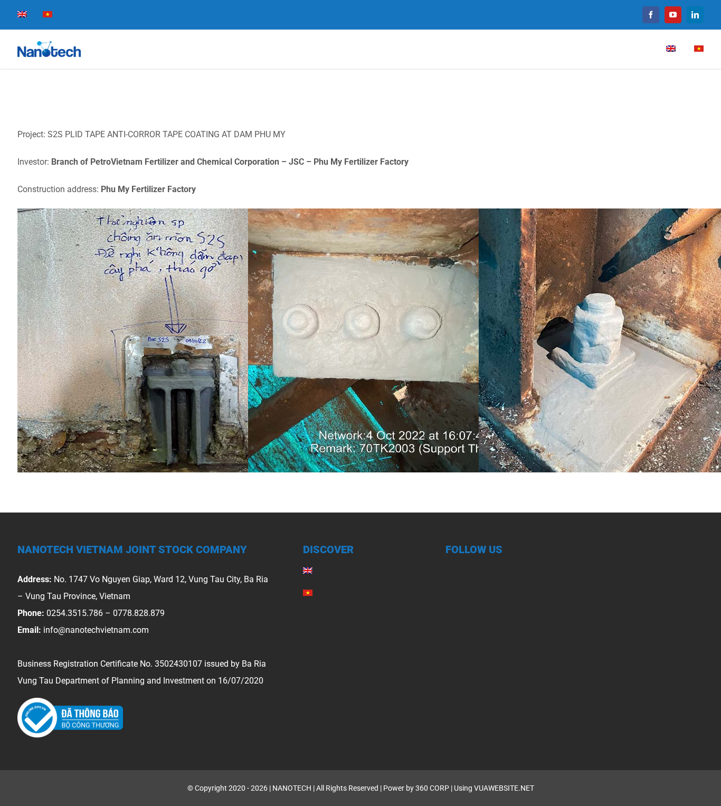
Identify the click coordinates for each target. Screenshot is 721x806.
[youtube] (673, 14)
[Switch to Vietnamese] (47, 15)
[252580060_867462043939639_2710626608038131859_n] (70, 702)
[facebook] (650, 14)
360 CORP (432, 788)
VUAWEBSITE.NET (504, 788)
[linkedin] (695, 14)
